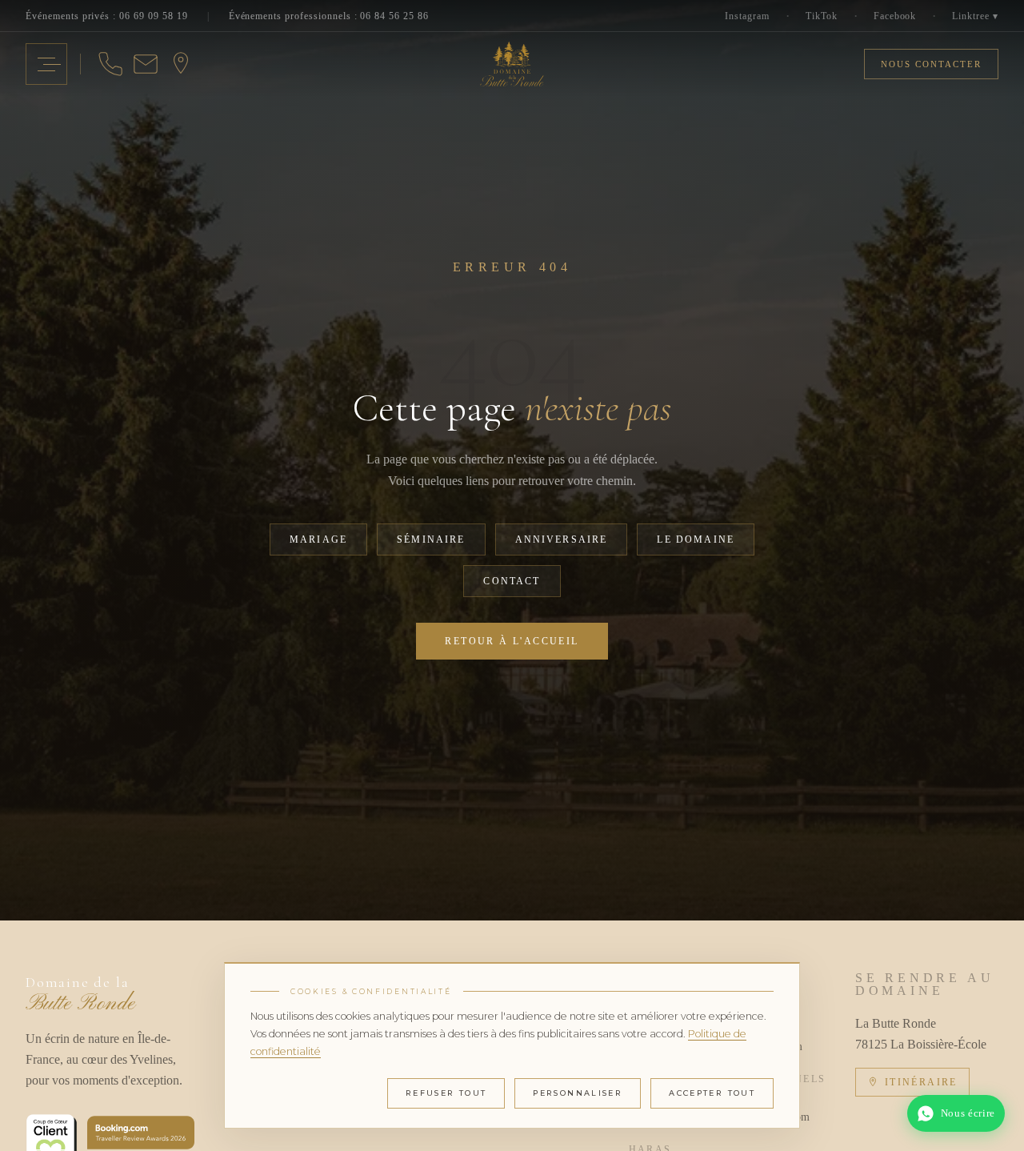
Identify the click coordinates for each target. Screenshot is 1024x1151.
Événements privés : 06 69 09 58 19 (107, 16)
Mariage (318, 539)
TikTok (822, 16)
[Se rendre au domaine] (181, 64)
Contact (511, 581)
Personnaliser (577, 1093)
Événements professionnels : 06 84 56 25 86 (329, 16)
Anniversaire (561, 539)
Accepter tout (712, 1093)
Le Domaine (695, 539)
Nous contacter (931, 64)
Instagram (747, 16)
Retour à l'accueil (511, 641)
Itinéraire (921, 1082)
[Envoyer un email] (145, 64)
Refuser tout (446, 1093)
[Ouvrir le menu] (46, 64)
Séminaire (431, 539)
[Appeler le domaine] (110, 64)
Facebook (895, 16)
